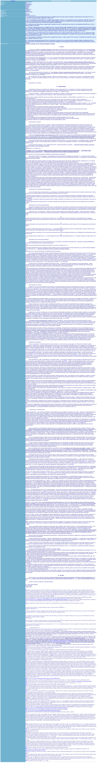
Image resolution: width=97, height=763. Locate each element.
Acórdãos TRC (13, 0)
